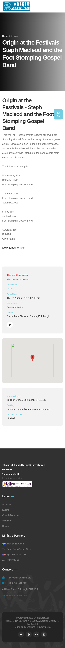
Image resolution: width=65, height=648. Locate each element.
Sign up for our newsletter (14, 595)
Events (14, 36)
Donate (5, 526)
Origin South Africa (14, 543)
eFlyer (21, 247)
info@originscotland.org (19, 577)
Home (5, 36)
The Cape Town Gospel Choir (16, 549)
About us (6, 504)
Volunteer (6, 520)
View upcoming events (17, 279)
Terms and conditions (24, 627)
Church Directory (10, 515)
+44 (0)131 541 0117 (17, 583)
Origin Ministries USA (16, 554)
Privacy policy (44, 627)
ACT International (10, 560)
